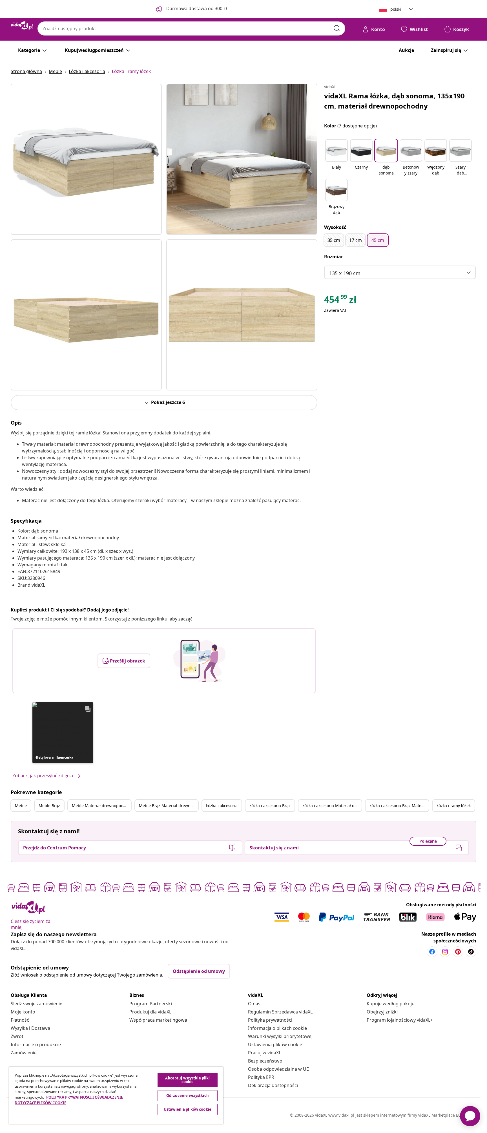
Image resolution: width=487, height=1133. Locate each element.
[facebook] (432, 952)
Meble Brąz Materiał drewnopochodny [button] (168, 805)
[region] (116, 1095)
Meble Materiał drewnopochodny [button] (101, 805)
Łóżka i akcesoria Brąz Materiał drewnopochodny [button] (399, 805)
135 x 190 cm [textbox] (344, 273)
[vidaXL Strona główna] (22, 25)
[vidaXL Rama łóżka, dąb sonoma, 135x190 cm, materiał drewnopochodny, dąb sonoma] (86, 159)
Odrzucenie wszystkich (187, 1095)
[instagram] (445, 952)
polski (395, 9)
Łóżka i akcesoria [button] (222, 805)
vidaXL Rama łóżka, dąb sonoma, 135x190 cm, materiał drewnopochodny (394, 101)
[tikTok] (471, 952)
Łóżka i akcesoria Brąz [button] (270, 805)
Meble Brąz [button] (49, 805)
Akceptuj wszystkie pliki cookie (187, 1079)
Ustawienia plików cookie (275, 1044)
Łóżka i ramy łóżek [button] (454, 805)
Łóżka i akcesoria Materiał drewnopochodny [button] (332, 805)
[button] (62, 732)
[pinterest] (458, 952)
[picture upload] (199, 661)
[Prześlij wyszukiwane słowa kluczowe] (336, 28)
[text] (340, 300)
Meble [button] (21, 805)
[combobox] (191, 28)
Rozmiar (333, 256)
